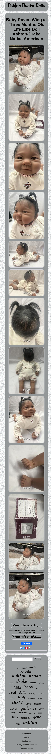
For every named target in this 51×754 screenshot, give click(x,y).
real (12, 692)
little (15, 717)
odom (40, 713)
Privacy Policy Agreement (26, 745)
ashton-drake (26, 676)
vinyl (24, 668)
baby (28, 686)
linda (32, 667)
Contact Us (26, 741)
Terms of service (26, 748)
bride (40, 698)
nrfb (28, 703)
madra (33, 683)
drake (21, 681)
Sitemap (26, 737)
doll (18, 702)
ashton (30, 722)
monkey (41, 694)
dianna (11, 683)
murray (32, 693)
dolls (22, 692)
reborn (23, 712)
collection (32, 713)
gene (37, 716)
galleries (28, 708)
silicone (41, 683)
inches (37, 703)
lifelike (16, 687)
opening (31, 698)
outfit (13, 712)
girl (41, 709)
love (18, 668)
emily (39, 688)
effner (13, 698)
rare (18, 723)
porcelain (26, 671)
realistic (13, 709)
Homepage (26, 734)
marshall (25, 717)
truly (22, 697)
